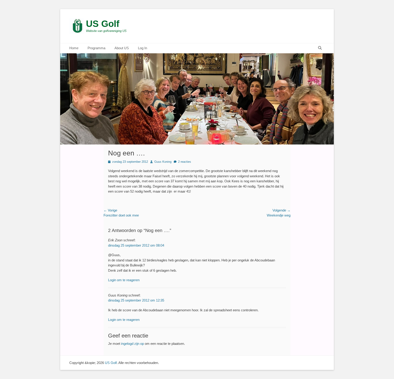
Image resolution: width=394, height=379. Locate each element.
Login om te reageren (124, 280)
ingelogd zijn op (132, 343)
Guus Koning (162, 161)
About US (121, 48)
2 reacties (184, 161)
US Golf (102, 24)
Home (73, 48)
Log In (142, 48)
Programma (96, 48)
